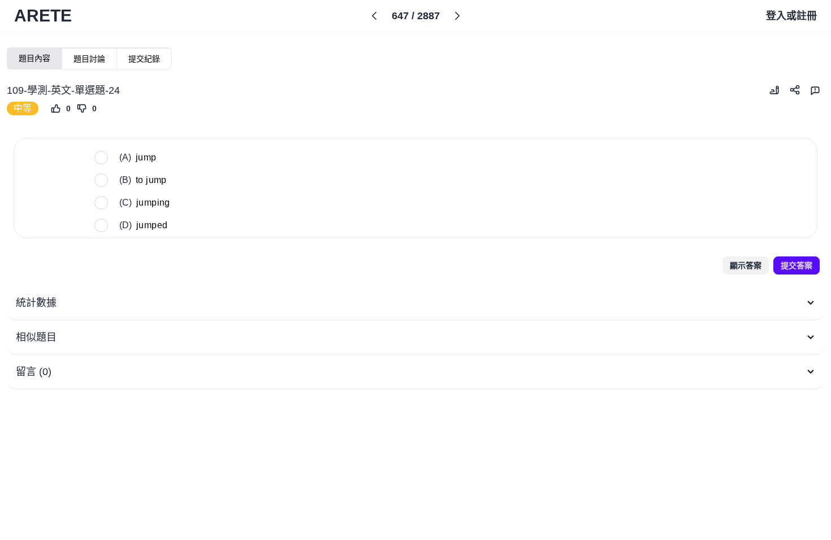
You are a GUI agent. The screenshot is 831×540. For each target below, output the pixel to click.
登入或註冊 (791, 15)
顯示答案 (745, 265)
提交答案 (796, 265)
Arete (43, 15)
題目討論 (89, 58)
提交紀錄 (144, 58)
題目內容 (34, 58)
